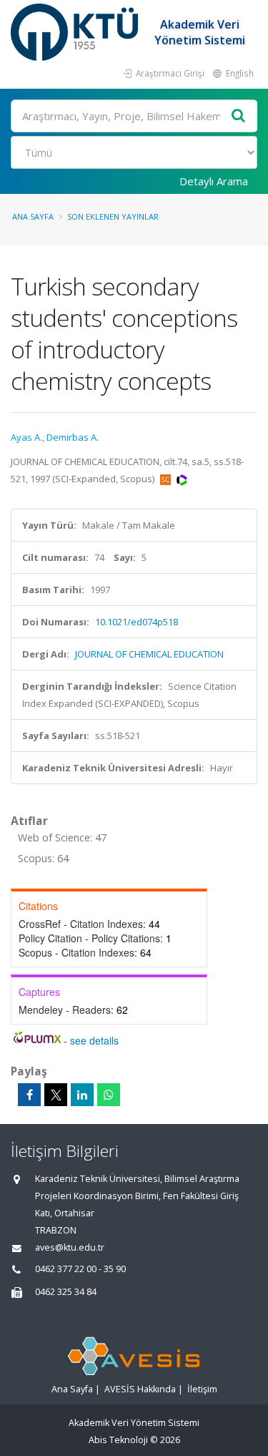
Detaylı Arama (213, 181)
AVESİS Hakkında (140, 1389)
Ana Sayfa (33, 216)
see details (94, 1040)
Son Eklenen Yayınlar (113, 216)
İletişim (202, 1389)
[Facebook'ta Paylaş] (29, 1094)
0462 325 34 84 (65, 1292)
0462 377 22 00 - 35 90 (80, 1269)
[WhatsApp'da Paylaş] (108, 1094)
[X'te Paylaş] (55, 1094)
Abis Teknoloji (118, 1440)
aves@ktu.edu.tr (69, 1247)
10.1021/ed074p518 (136, 621)
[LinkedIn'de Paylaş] (82, 1094)
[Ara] (238, 116)
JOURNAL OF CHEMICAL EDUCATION (149, 654)
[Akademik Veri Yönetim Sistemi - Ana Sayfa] (76, 32)
